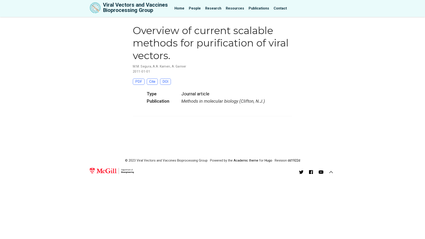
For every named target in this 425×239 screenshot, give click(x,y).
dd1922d (294, 160)
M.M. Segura (142, 66)
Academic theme (246, 160)
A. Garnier (179, 66)
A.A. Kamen (161, 66)
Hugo (268, 160)
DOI (165, 81)
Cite (152, 81)
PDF (138, 81)
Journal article (195, 93)
